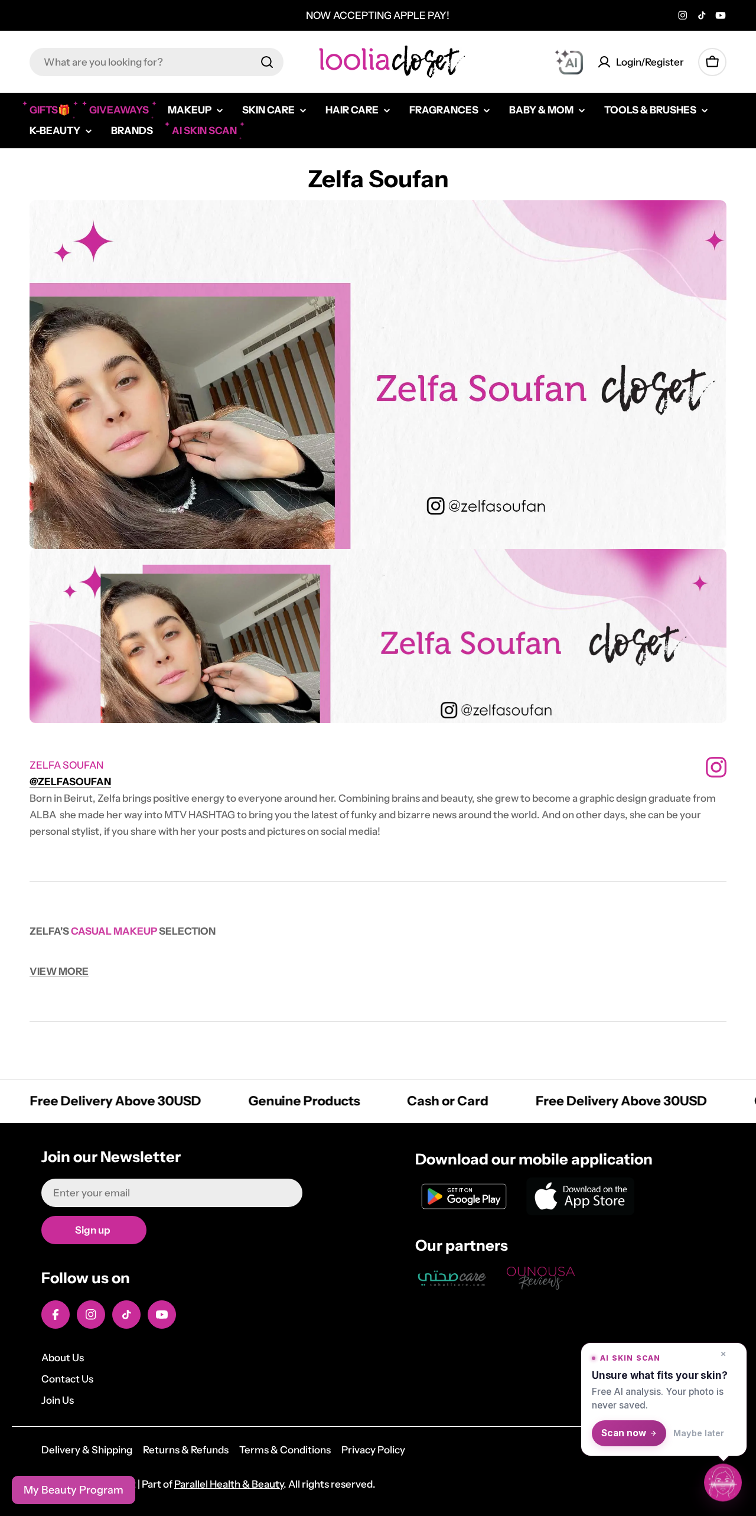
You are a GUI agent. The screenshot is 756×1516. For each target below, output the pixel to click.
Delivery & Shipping (86, 1450)
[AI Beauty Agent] (569, 62)
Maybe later (698, 1433)
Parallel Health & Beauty (229, 1484)
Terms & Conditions (285, 1450)
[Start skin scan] (723, 1480)
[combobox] (157, 62)
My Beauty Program (73, 1490)
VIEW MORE (59, 971)
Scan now (623, 1433)
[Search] (267, 62)
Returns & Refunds (186, 1450)
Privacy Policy (373, 1450)
